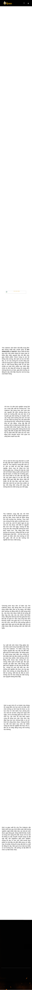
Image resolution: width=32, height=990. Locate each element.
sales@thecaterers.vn (10, 953)
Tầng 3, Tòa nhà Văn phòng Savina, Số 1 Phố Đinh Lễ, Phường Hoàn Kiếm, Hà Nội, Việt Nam (16, 960)
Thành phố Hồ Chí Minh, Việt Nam (14, 943)
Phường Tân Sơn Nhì (10, 941)
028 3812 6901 (8, 948)
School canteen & (16, 36)
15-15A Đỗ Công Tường (11, 939)
